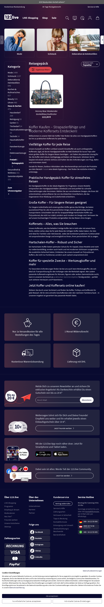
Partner (32, 513)
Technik (15, 136)
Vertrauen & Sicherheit (62, 515)
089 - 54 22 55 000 (91, 521)
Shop (45, 17)
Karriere (32, 509)
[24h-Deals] (82, 18)
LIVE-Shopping (30, 17)
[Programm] (75, 17)
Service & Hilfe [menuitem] (93, 7)
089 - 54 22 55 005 (91, 532)
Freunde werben (11, 520)
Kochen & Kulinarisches (14, 92)
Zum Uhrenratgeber (15, 189)
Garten (14, 122)
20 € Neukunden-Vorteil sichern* (52, 2)
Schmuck (14, 76)
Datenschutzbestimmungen (92, 571)
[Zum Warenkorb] (97, 17)
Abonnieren (87, 400)
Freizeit (14, 159)
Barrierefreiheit (59, 535)
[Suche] (67, 17)
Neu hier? (8, 516)
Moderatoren (9, 513)
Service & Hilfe (59, 508)
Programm (8, 506)
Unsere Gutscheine (12, 523)
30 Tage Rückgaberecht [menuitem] (51, 7)
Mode (13, 72)
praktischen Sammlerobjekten (66, 277)
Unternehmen (34, 506)
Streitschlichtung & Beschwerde (61, 530)
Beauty (13, 99)
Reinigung (16, 119)
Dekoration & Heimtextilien (14, 82)
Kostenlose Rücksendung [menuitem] (14, 7)
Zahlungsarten (59, 511)
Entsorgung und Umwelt (63, 525)
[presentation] (2, 40)
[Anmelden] (90, 17)
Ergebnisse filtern (43, 69)
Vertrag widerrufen (62, 503)
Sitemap (7, 526)
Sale (54, 17)
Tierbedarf (16, 126)
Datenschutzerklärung (16, 588)
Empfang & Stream (11, 509)
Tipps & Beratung (60, 518)
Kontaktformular (60, 522)
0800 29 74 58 (89, 526)
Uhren (12, 102)
